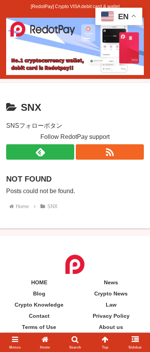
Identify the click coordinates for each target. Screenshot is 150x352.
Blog (39, 293)
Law (111, 305)
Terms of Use (39, 327)
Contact (39, 316)
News (111, 282)
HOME (39, 282)
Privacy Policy (111, 316)
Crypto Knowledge (39, 305)
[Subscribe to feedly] (40, 152)
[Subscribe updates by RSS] (110, 152)
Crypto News (111, 293)
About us (111, 327)
